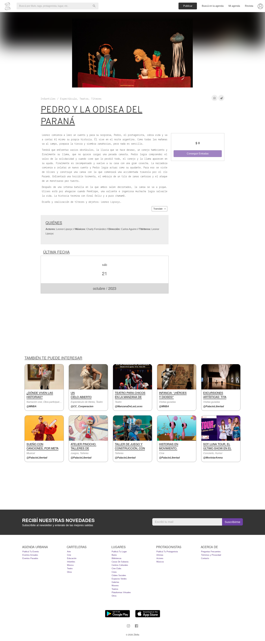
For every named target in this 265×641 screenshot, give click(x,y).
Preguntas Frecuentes (211, 551)
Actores (159, 558)
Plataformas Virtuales (121, 592)
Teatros (115, 589)
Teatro (70, 568)
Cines (114, 572)
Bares (114, 555)
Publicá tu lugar (119, 551)
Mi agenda (234, 6)
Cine (69, 555)
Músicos (160, 562)
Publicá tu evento (30, 551)
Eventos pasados (30, 558)
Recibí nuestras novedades (58, 520)
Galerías (115, 582)
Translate (158, 208)
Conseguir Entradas (198, 153)
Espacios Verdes (119, 579)
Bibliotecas (116, 558)
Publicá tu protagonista (167, 551)
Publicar (187, 6)
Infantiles (71, 562)
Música (70, 565)
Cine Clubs (116, 568)
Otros (69, 572)
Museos (115, 585)
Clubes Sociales (119, 575)
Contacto (205, 558)
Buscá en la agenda (213, 6)
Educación (71, 558)
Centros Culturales (120, 565)
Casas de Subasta (120, 562)
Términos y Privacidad (211, 555)
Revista (249, 6)
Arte (69, 551)
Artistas (159, 555)
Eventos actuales (30, 555)
